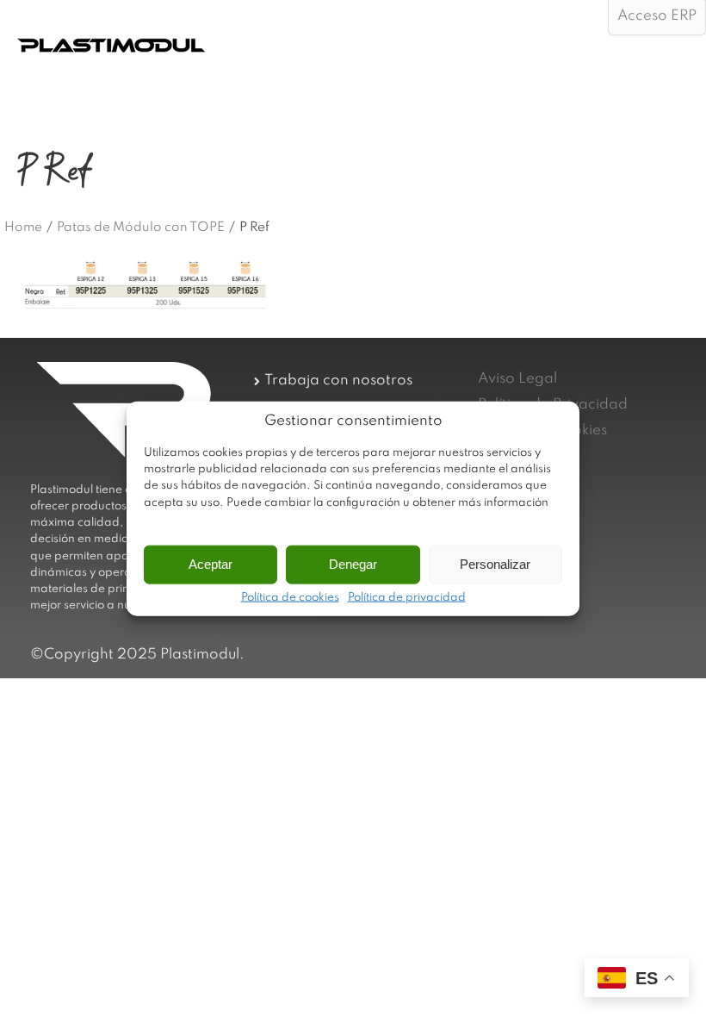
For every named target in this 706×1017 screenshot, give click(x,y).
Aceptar (210, 564)
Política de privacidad (407, 597)
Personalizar (495, 564)
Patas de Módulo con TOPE (141, 227)
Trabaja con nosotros (338, 380)
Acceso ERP (657, 16)
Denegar (353, 564)
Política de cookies (290, 597)
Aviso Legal (517, 378)
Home (23, 227)
